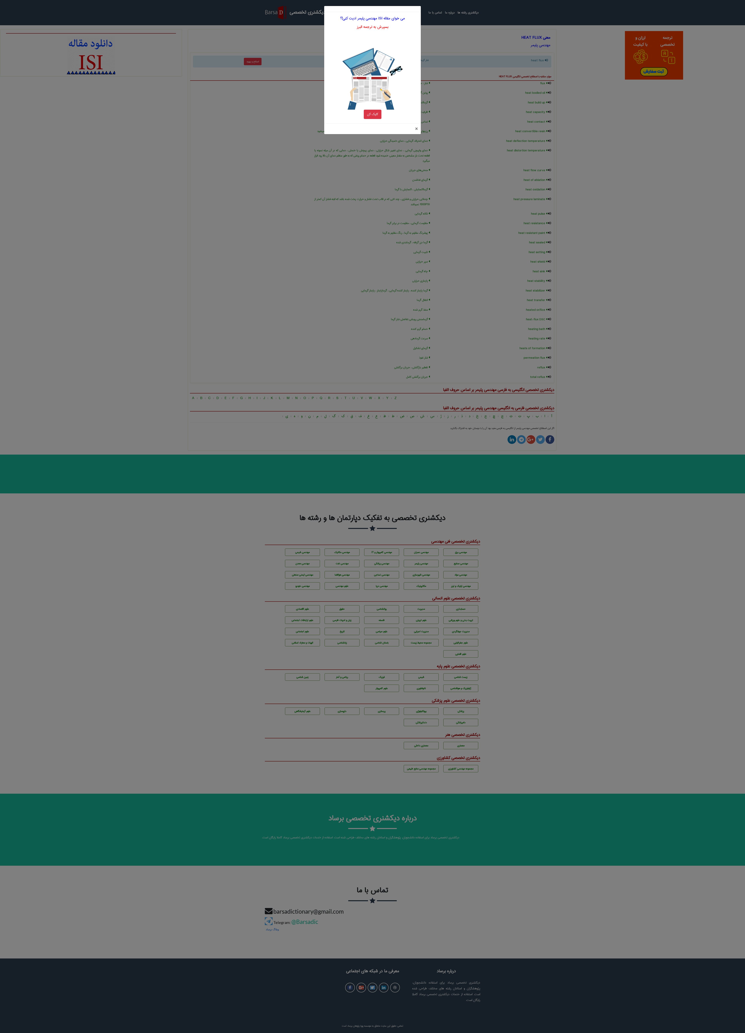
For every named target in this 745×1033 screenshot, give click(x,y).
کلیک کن (372, 114)
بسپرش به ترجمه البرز (372, 26)
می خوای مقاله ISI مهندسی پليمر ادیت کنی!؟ (372, 18)
